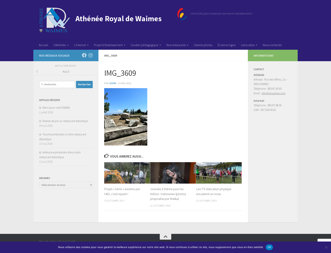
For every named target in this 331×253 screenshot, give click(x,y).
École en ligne (227, 45)
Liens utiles (248, 45)
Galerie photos (203, 45)
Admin (112, 83)
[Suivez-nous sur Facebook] (84, 55)
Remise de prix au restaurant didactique (65, 121)
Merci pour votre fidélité (56, 107)
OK (269, 247)
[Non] (326, 247)
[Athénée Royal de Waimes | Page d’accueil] (113, 20)
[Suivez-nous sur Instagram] (90, 55)
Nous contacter (272, 45)
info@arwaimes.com (273, 93)
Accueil (43, 45)
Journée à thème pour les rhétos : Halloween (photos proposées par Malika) (168, 194)
